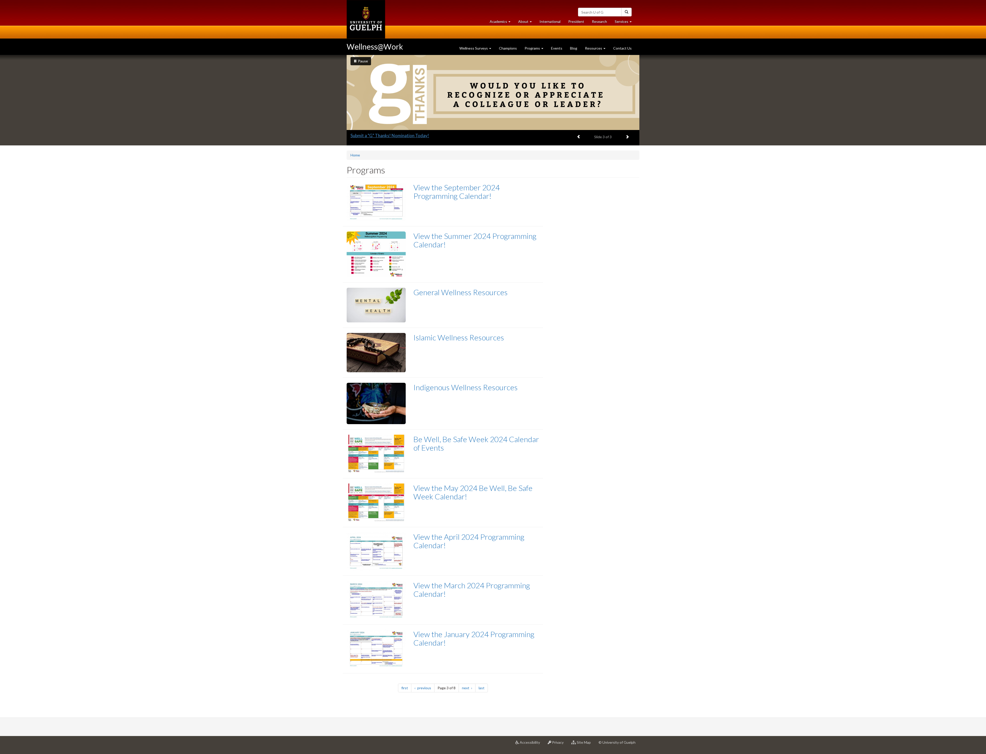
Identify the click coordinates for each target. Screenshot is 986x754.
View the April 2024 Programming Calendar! (468, 541)
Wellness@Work (375, 46)
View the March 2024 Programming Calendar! (471, 589)
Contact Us (622, 48)
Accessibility (531, 744)
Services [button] (625, 23)
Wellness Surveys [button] (474, 48)
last (483, 687)
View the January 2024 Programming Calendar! (473, 638)
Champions (508, 48)
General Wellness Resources (460, 292)
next (469, 687)
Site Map (585, 744)
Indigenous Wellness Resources (465, 387)
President (576, 21)
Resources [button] (594, 48)
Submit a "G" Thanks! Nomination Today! (389, 135)
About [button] (527, 23)
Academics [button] (502, 23)
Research (601, 23)
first (406, 687)
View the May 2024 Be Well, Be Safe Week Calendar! (473, 492)
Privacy (559, 744)
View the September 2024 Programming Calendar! (456, 191)
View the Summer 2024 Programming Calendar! (474, 240)
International (550, 21)
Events (556, 48)
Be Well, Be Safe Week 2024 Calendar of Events (476, 443)
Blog (573, 48)
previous (425, 687)
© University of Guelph (617, 742)
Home (355, 155)
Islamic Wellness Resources (458, 337)
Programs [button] (533, 48)
